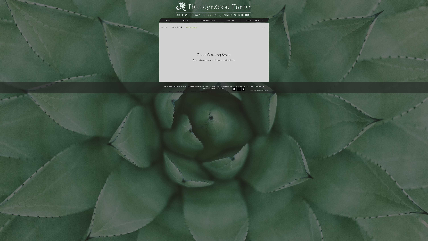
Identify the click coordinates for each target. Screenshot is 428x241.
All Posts (164, 27)
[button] (263, 27)
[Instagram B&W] (234, 89)
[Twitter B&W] (243, 89)
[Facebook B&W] (239, 89)
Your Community (191, 27)
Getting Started (177, 27)
